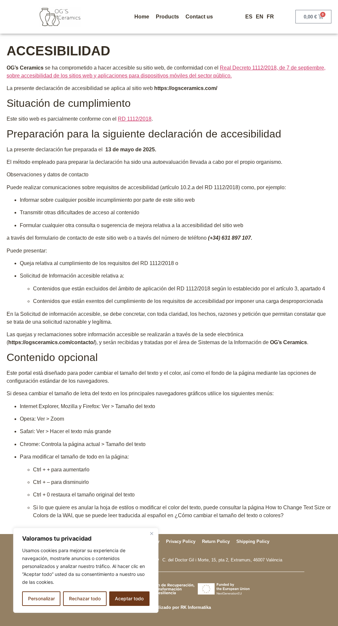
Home (141, 16)
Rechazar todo (85, 598)
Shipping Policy (252, 541)
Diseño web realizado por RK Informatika (169, 607)
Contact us (199, 16)
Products (167, 16)
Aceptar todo (129, 598)
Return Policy (216, 541)
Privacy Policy (180, 541)
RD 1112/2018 (135, 119)
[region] (85, 570)
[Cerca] (151, 533)
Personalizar (41, 598)
